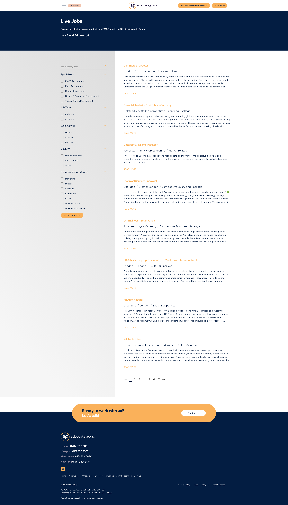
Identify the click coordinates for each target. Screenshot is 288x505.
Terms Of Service (218, 485)
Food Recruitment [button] (74, 86)
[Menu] (63, 5)
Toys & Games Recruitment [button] (79, 101)
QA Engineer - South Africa (139, 220)
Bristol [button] (68, 184)
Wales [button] (68, 165)
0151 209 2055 (80, 451)
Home (63, 476)
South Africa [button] (71, 160)
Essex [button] (68, 198)
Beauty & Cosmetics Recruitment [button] (82, 96)
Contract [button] (69, 119)
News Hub (109, 476)
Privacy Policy (184, 485)
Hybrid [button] (68, 132)
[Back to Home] (143, 5)
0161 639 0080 (83, 456)
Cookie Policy (200, 485)
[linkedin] (63, 469)
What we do (87, 476)
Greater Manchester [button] (75, 208)
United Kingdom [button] (73, 156)
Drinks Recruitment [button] (75, 91)
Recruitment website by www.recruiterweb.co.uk (82, 498)
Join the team (122, 476)
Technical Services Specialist (140, 181)
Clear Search (72, 215)
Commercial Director (136, 65)
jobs (218, 5)
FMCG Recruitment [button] (75, 81)
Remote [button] (69, 142)
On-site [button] (69, 137)
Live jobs (98, 476)
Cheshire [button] (69, 189)
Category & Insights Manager (141, 144)
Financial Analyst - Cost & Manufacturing (147, 105)
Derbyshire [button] (70, 193)
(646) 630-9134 (81, 461)
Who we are (74, 476)
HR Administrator (133, 299)
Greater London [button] (73, 203)
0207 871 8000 (79, 446)
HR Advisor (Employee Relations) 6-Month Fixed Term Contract (160, 260)
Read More (130, 93)
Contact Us (136, 476)
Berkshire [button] (70, 179)
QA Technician (132, 339)
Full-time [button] (69, 114)
